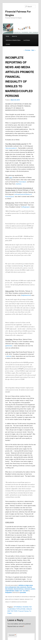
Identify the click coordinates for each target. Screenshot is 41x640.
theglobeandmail (26, 295)
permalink (23, 592)
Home (7, 36)
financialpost (22, 182)
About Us (14, 36)
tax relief (25, 591)
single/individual (9, 591)
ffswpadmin (8, 592)
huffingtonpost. (25, 207)
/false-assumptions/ (11, 148)
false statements (21, 587)
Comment (12, 635)
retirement (27, 589)
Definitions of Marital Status (13, 40)
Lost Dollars (26, 40)
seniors (33, 589)
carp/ (10, 177)
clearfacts (18, 184)
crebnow (8, 356)
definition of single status (26, 585)
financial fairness (19, 589)
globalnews (9, 346)
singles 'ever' (18, 591)
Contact (8, 44)
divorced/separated (10, 587)
